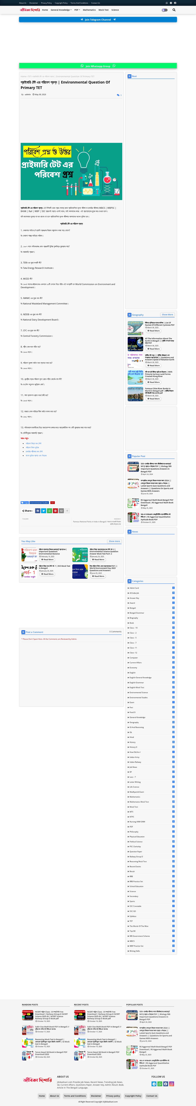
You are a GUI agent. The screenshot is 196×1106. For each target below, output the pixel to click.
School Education (152, 886)
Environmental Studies (39, 502)
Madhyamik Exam (152, 792)
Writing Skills (152, 951)
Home (45, 9)
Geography (152, 722)
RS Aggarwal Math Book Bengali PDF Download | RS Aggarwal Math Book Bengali (157, 502)
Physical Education (152, 836)
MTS (152, 811)
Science (115, 9)
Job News (152, 767)
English (152, 672)
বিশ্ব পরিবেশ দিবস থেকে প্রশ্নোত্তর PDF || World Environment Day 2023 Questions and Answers (103, 568)
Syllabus (152, 916)
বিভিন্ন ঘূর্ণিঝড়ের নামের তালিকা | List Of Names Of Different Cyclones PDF (159, 324)
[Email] (61, 510)
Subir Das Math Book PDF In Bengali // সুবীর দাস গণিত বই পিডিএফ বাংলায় (52, 1028)
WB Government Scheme (152, 936)
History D (152, 747)
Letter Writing (152, 782)
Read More (48, 559)
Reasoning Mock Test (152, 861)
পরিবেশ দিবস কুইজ (32, 447)
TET (29, 76)
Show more (114, 541)
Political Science (152, 841)
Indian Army (152, 757)
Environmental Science (152, 692)
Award (152, 603)
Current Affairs (152, 662)
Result (152, 871)
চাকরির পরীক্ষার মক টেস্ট (34, 451)
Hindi (152, 737)
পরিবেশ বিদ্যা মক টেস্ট (33, 443)
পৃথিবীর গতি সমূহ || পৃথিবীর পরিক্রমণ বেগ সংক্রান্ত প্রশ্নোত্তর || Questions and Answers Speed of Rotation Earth (159, 357)
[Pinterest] (55, 510)
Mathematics (89, 9)
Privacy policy (113, 1096)
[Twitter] (43, 510)
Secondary (152, 896)
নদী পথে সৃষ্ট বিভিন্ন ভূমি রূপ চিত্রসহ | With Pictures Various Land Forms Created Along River (158, 374)
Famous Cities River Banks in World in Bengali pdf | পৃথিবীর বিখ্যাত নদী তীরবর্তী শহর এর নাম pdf (159, 390)
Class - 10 (152, 627)
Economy (152, 667)
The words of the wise (152, 926)
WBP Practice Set (152, 946)
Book (152, 623)
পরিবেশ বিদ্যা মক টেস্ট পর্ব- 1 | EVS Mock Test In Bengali (54, 567)
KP (152, 772)
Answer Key (152, 598)
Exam (152, 702)
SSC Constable (152, 906)
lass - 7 (152, 777)
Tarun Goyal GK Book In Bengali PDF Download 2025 (51, 1053)
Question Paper (152, 851)
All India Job (152, 593)
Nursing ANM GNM (152, 821)
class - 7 (152, 642)
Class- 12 (152, 652)
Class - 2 (152, 632)
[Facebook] (37, 510)
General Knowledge (60, 9)
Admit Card (152, 588)
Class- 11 (152, 647)
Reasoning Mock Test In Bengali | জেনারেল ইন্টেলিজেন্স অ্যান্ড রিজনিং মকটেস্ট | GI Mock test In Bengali (52, 1041)
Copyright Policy (61, 3)
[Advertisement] (98, 43)
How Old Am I (152, 752)
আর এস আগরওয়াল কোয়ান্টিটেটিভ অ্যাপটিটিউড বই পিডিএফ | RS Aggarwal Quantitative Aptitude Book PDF (156, 517)
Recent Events (152, 866)
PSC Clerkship (152, 846)
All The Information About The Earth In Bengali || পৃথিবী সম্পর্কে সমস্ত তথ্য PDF (159, 340)
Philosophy (152, 831)
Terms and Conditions (80, 3)
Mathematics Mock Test (152, 801)
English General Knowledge (152, 677)
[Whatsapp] (49, 510)
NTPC (152, 816)
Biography (152, 618)
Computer (152, 657)
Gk (152, 732)
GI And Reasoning (152, 727)
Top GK (152, 931)
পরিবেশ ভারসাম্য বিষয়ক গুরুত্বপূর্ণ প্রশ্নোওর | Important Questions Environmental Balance (53, 551)
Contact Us (151, 1096)
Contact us (95, 3)
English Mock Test (152, 687)
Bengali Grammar (152, 612)
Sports (152, 901)
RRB (152, 876)
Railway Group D (152, 856)
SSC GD (152, 911)
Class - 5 (152, 637)
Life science (152, 787)
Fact (152, 707)
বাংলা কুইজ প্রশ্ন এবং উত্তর (36, 455)
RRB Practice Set (152, 881)
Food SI (152, 712)
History (152, 742)
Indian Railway (152, 762)
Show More (167, 314)
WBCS (152, 941)
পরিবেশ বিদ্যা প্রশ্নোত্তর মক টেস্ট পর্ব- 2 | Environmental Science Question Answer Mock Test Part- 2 (104, 551)
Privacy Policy (46, 3)
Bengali (152, 608)
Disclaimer (33, 3)
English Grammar (152, 682)
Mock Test (104, 9)
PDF (76, 9)
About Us (23, 3)
